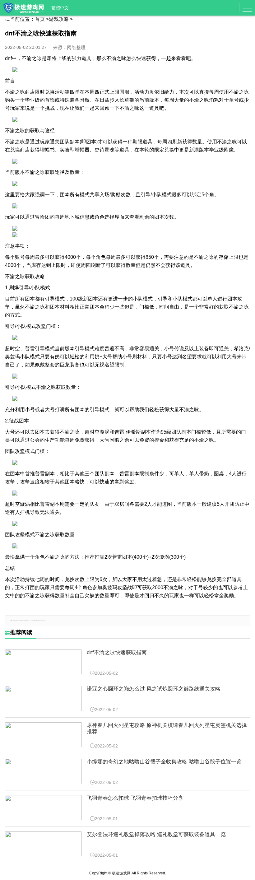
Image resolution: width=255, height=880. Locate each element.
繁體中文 (60, 7)
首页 (40, 19)
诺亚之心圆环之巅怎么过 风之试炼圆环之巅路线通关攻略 (153, 689)
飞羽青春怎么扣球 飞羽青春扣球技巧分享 (135, 798)
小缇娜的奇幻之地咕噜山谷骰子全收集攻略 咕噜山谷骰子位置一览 (164, 762)
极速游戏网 (121, 873)
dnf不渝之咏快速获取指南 (117, 652)
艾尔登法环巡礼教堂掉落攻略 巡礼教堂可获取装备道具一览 (156, 834)
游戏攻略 (59, 19)
